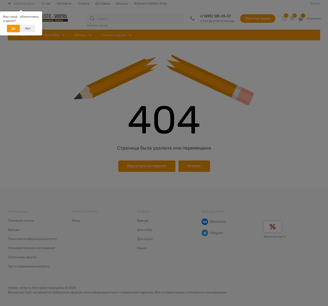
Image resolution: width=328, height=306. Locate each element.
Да (13, 28)
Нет (28, 28)
